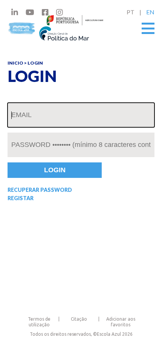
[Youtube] (30, 12)
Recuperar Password (40, 190)
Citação (79, 318)
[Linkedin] (15, 12)
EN (150, 11)
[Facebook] (45, 12)
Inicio (15, 63)
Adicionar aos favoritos (120, 321)
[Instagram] (59, 12)
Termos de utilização (39, 321)
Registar (21, 198)
